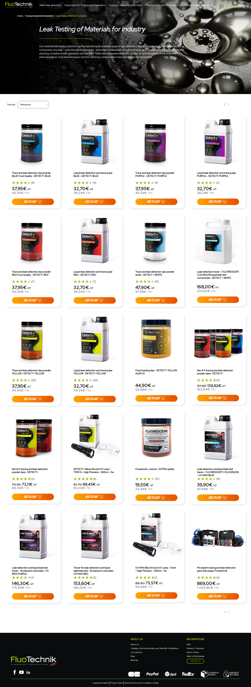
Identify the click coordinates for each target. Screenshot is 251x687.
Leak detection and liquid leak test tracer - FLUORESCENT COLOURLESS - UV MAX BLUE (218, 472)
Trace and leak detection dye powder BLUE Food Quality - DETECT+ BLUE (31, 174)
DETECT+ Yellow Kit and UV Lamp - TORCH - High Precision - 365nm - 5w (94, 470)
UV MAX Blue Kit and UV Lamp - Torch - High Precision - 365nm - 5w (155, 569)
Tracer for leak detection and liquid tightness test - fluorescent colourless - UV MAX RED (94, 570)
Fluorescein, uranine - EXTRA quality (154, 469)
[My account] (221, 5)
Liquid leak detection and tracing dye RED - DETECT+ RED (93, 273)
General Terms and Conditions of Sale (142, 683)
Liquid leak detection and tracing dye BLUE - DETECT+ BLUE (93, 174)
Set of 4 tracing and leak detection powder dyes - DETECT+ (215, 372)
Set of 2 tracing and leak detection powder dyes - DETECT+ (30, 470)
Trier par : (11, 104)
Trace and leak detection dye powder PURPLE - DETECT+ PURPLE (154, 174)
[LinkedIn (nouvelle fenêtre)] (28, 672)
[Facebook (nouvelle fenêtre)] (14, 672)
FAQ (189, 644)
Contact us (195, 661)
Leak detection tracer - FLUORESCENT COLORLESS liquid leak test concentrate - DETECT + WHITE (218, 274)
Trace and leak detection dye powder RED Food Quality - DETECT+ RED (31, 273)
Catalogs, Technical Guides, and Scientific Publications (155, 648)
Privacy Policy (116, 683)
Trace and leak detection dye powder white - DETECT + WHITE (154, 273)
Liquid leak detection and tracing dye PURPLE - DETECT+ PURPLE (216, 174)
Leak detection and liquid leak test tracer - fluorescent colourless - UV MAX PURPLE (30, 570)
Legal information (100, 683)
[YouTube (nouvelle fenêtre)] (21, 672)
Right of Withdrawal (195, 656)
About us (135, 644)
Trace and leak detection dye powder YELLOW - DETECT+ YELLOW (31, 372)
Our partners (136, 652)
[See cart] (228, 5)
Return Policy (193, 652)
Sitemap (134, 660)
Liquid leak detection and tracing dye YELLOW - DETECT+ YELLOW (93, 372)
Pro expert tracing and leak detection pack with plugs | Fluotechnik (216, 569)
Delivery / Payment (195, 648)
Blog (133, 656)
